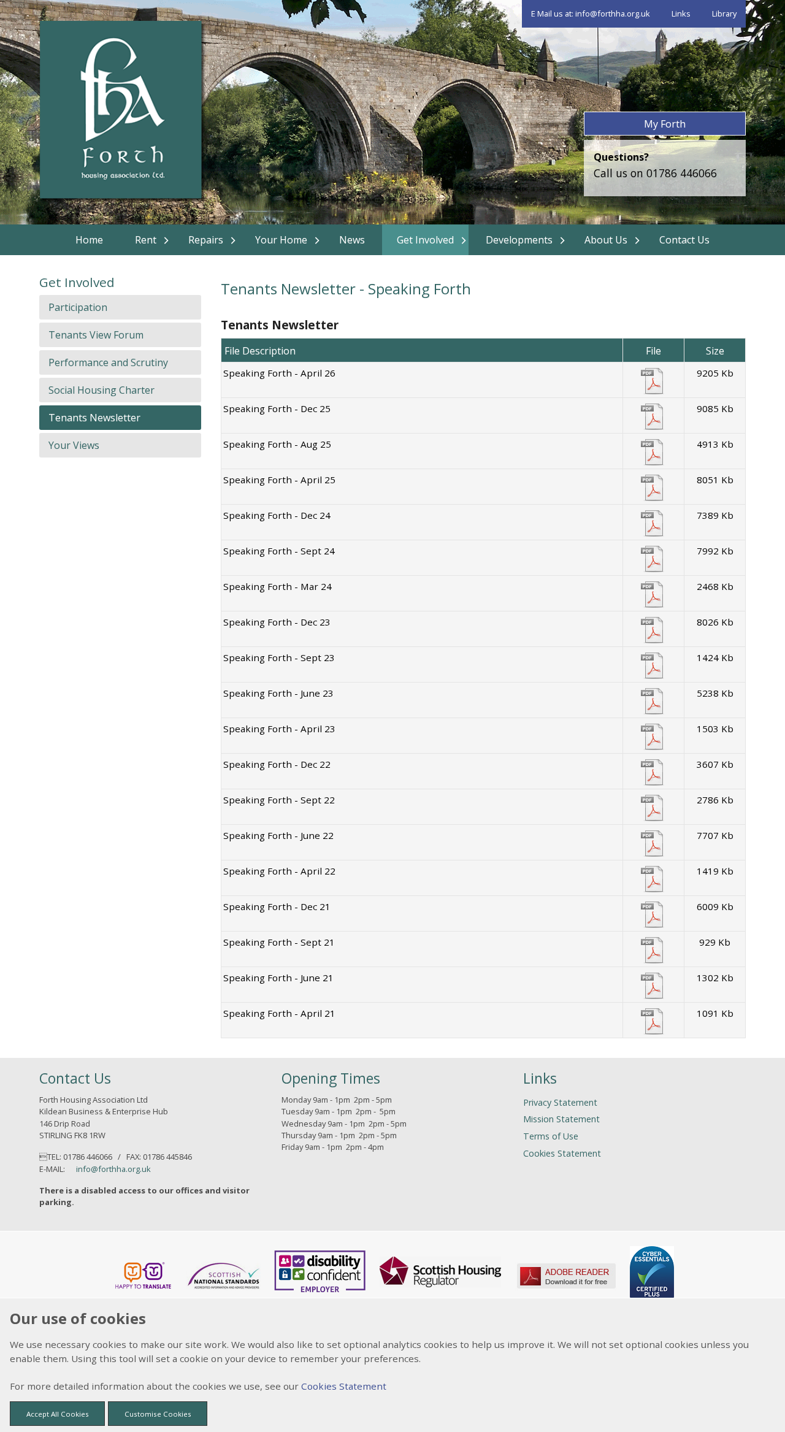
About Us (605, 240)
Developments (519, 240)
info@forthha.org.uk (113, 1168)
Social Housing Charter (101, 390)
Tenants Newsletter (94, 417)
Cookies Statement (562, 1153)
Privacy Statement (560, 1102)
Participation (77, 307)
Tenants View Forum (96, 335)
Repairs (205, 240)
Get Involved (425, 240)
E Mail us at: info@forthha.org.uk (590, 13)
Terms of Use (550, 1136)
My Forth (665, 124)
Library (724, 13)
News (352, 240)
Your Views (73, 445)
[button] (57, 1413)
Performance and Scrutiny (108, 362)
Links (681, 13)
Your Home (281, 240)
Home (89, 240)
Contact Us (684, 240)
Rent (145, 240)
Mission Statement (561, 1119)
